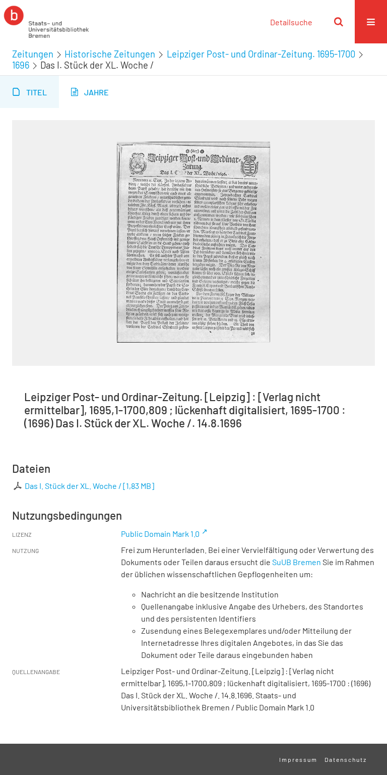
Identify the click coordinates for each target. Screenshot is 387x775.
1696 (20, 65)
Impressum (298, 759)
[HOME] (46, 21)
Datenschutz (346, 759)
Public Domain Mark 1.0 (160, 533)
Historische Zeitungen (109, 54)
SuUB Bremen (296, 562)
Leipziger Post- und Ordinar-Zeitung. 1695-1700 (261, 54)
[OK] (338, 21)
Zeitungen (32, 54)
